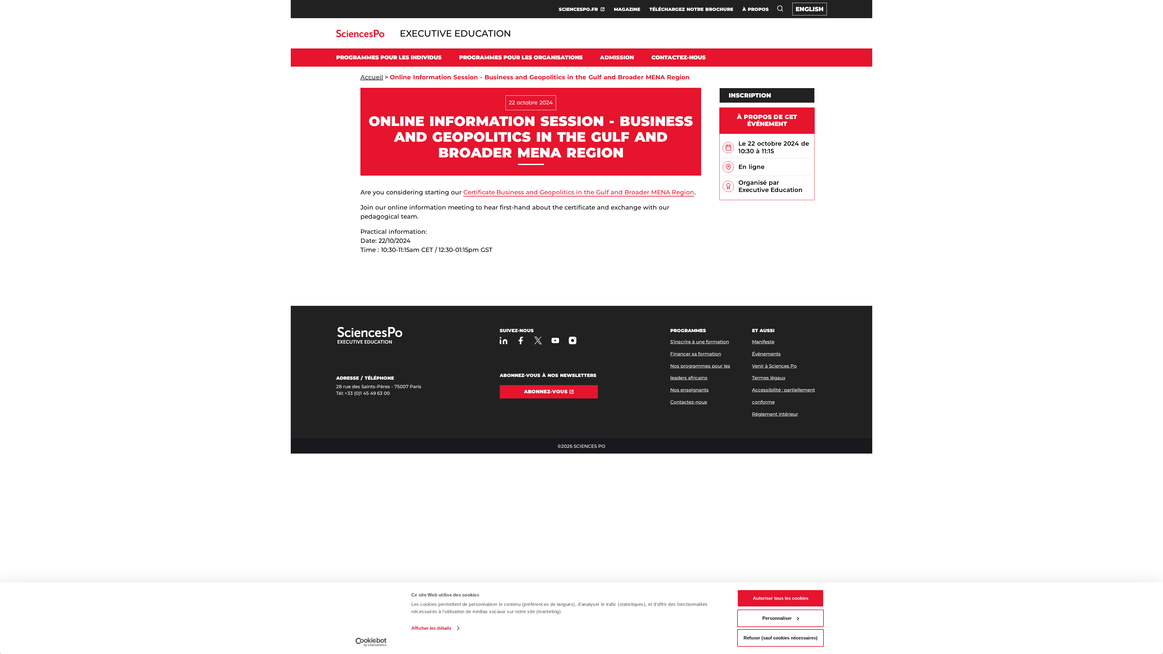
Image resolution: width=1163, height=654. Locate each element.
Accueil (371, 77)
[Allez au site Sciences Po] (360, 35)
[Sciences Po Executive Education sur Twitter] (538, 340)
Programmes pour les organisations (521, 57)
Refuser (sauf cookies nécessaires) (780, 637)
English (809, 9)
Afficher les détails (431, 628)
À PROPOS (755, 9)
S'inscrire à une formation (699, 342)
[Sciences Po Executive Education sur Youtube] (555, 340)
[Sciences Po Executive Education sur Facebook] (521, 340)
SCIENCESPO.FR (578, 9)
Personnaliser (777, 618)
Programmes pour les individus (389, 57)
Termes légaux (768, 378)
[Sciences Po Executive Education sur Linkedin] (503, 340)
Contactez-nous (678, 57)
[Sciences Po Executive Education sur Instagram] (572, 340)
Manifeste (763, 342)
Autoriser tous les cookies (780, 598)
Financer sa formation (695, 354)
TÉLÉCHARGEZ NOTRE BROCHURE (691, 9)
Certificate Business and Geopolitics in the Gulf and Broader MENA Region (578, 192)
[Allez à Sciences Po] (389, 336)
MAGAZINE (627, 9)
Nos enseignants (689, 390)
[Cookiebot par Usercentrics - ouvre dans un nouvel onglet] (371, 642)
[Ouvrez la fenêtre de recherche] (780, 8)
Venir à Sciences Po (774, 366)
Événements (766, 354)
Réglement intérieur (775, 414)
